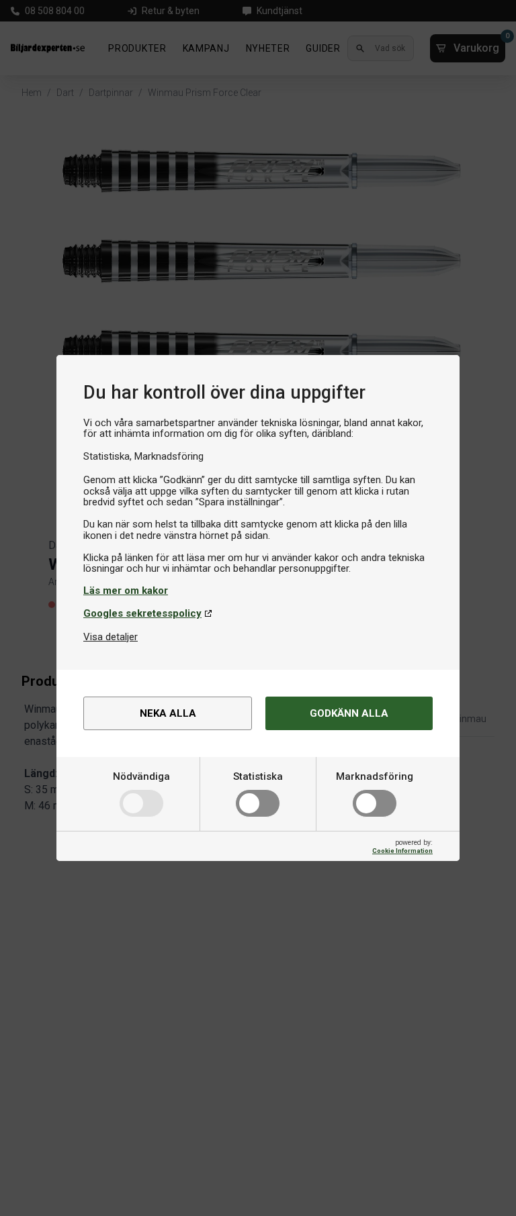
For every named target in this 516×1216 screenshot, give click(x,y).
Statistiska (258, 776)
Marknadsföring (374, 776)
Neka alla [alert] (168, 713)
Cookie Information (402, 850)
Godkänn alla (349, 713)
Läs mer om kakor (125, 591)
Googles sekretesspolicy (142, 613)
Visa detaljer (110, 637)
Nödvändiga (141, 776)
